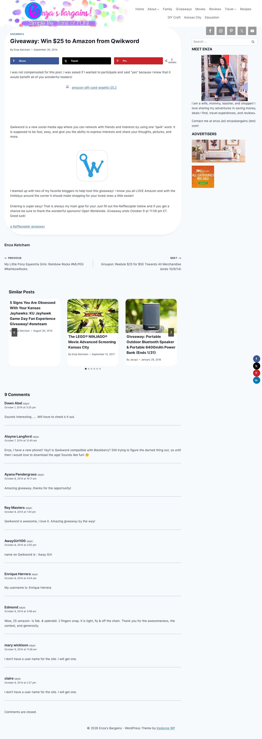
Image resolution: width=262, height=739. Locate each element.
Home (139, 9)
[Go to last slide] (14, 332)
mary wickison (16, 645)
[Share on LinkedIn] (256, 380)
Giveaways (184, 9)
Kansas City (192, 17)
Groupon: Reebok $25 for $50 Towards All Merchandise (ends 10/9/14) (141, 264)
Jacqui (134, 359)
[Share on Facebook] (256, 358)
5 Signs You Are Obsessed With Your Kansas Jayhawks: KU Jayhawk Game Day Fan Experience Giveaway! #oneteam (32, 313)
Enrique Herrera (17, 574)
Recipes (245, 9)
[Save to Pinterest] (256, 373)
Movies (200, 9)
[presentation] (93, 316)
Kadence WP (166, 728)
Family (167, 9)
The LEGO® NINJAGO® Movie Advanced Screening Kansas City (92, 341)
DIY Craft (174, 17)
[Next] (171, 332)
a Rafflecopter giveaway (27, 226)
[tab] (86, 369)
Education (212, 17)
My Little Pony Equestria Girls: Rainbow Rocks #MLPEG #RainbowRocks (44, 264)
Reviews (215, 9)
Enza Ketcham (22, 49)
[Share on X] (256, 366)
